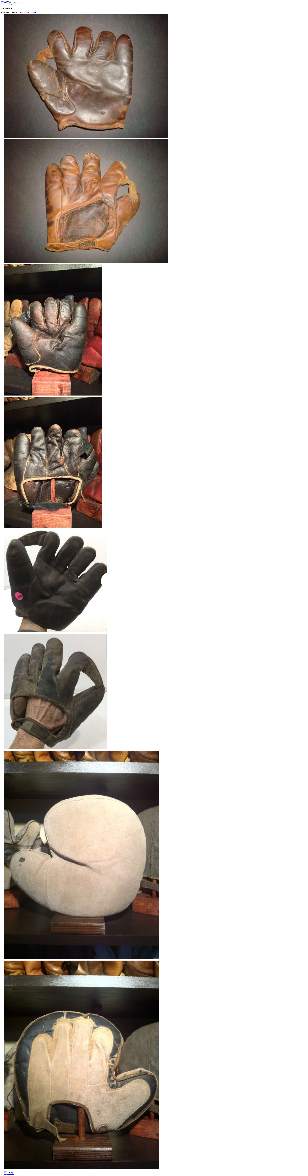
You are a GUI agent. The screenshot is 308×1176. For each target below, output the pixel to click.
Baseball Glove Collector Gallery (9, 2)
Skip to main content (6, 1)
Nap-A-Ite (20, 2)
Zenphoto (12, 1172)
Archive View (7, 1171)
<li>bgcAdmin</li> (9, 1174)
